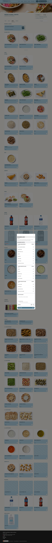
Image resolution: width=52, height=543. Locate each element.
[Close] (34, 235)
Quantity (19, 304)
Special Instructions (20, 294)
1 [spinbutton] (32, 304)
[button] (26, 308)
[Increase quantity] (33, 304)
